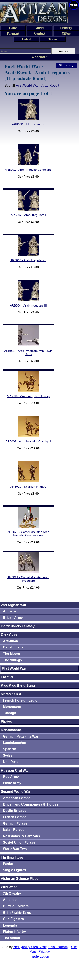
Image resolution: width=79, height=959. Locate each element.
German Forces (15, 823)
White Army (12, 783)
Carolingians (13, 647)
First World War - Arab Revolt (37, 85)
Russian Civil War (15, 770)
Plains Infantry (14, 931)
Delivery (66, 27)
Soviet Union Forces (19, 842)
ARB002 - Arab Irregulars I (28, 215)
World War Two (15, 849)
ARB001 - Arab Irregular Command (28, 169)
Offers (66, 33)
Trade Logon (39, 956)
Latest (26, 38)
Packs (8, 863)
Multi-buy (66, 65)
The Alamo (11, 938)
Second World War (16, 791)
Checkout (39, 57)
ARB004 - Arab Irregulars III (28, 305)
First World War (14, 668)
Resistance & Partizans (21, 836)
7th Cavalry (12, 893)
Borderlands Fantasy (18, 626)
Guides (39, 27)
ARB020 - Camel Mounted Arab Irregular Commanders (28, 533)
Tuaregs (9, 713)
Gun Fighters (13, 919)
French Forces (14, 817)
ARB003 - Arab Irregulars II (28, 260)
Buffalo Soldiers (16, 906)
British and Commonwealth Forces (30, 804)
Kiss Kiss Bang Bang (18, 685)
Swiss (7, 755)
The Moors (11, 653)
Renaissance (11, 730)
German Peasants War (20, 736)
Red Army (11, 776)
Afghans (10, 611)
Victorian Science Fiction (21, 878)
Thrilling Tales (12, 857)
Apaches (10, 900)
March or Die (11, 694)
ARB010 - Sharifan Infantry (28, 486)
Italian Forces (13, 830)
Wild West (9, 887)
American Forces (16, 798)
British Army (13, 617)
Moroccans (12, 706)
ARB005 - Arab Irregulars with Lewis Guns (28, 352)
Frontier (7, 677)
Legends (10, 925)
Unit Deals (11, 762)
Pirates (6, 721)
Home (13, 27)
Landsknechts (14, 743)
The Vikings (12, 660)
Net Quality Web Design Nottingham (40, 947)
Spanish (9, 749)
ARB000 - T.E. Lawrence (28, 124)
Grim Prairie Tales (17, 912)
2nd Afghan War (13, 605)
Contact (39, 33)
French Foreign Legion (21, 700)
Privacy (44, 951)
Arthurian (10, 641)
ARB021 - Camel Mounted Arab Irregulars (28, 579)
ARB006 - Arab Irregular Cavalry (28, 396)
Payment (13, 33)
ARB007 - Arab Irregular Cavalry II (28, 441)
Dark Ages (9, 634)
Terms (52, 38)
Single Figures (14, 870)
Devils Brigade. (15, 810)
